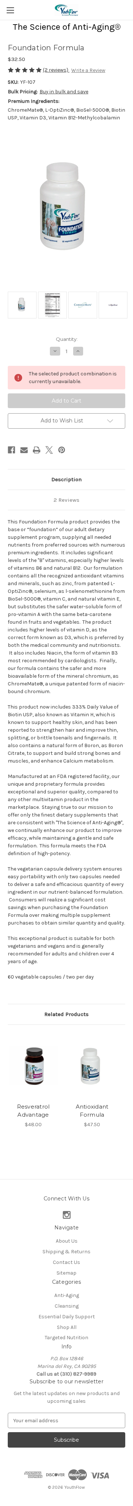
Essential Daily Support (66, 1317)
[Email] (24, 450)
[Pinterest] (61, 450)
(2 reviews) (56, 70)
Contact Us (66, 1262)
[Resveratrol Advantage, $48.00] (33, 1066)
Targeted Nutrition (66, 1337)
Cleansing (67, 1306)
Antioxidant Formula (92, 1110)
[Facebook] (11, 450)
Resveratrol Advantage (33, 1110)
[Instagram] (67, 1215)
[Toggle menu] (10, 10)
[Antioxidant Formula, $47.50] (92, 1066)
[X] (49, 450)
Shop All (66, 1327)
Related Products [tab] (66, 1014)
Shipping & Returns (66, 1252)
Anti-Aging (66, 1295)
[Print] (36, 450)
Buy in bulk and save (64, 92)
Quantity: (67, 339)
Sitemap (66, 1273)
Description (66, 479)
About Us (67, 1241)
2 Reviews (66, 500)
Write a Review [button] (88, 70)
